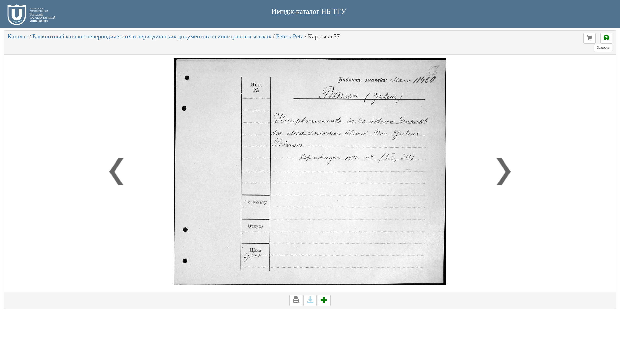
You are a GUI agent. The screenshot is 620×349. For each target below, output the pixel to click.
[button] (589, 38)
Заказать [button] (603, 47)
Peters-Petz (289, 36)
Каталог (18, 36)
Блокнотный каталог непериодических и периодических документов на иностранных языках (151, 36)
